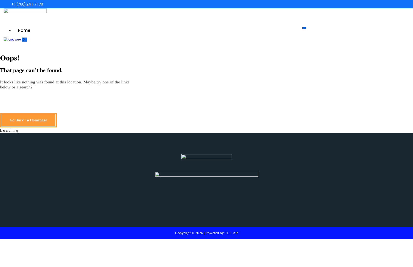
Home (24, 30)
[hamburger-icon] (304, 28)
